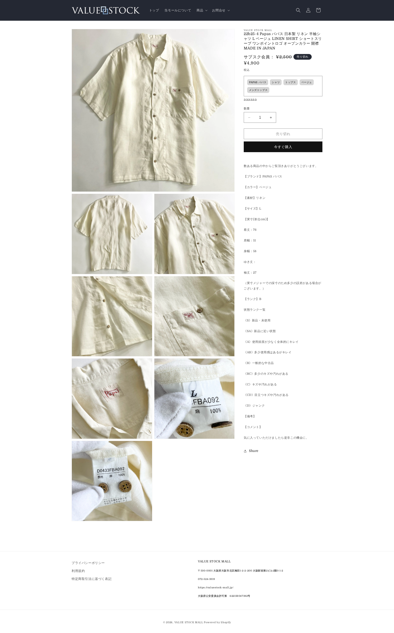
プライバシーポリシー (88, 563)
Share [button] (254, 451)
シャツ (276, 82)
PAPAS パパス (257, 82)
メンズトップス (258, 90)
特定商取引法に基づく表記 (91, 579)
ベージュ (306, 82)
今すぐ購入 (283, 147)
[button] (201, 10)
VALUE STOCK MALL (188, 622)
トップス (290, 82)
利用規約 (78, 571)
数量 (247, 108)
